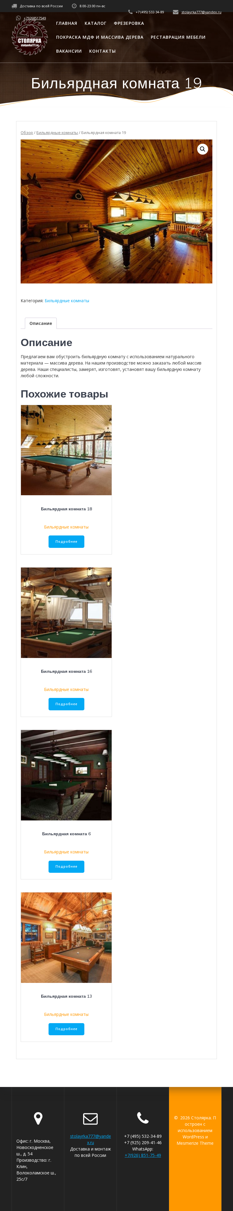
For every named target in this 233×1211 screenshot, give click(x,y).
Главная (66, 23)
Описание (40, 323)
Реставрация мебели (178, 37)
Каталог (95, 23)
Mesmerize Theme (195, 1143)
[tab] (41, 323)
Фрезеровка (129, 23)
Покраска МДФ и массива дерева (100, 37)
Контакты (102, 51)
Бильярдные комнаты (57, 132)
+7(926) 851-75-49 (143, 1155)
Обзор (27, 132)
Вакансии (69, 51)
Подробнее (66, 541)
